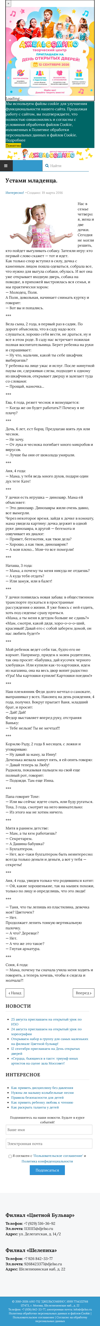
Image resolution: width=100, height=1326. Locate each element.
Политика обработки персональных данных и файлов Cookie (49, 1313)
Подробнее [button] (16, 140)
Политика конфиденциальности (47, 1161)
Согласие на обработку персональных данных (61, 1319)
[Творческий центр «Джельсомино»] (50, 153)
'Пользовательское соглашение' (58, 1156)
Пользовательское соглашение (33, 1317)
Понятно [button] (13, 145)
